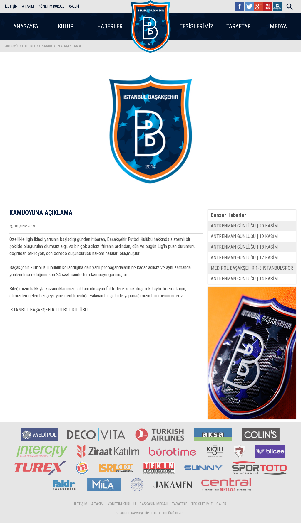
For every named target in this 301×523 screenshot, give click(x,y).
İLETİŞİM (11, 6)
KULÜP (65, 26)
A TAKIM (28, 6)
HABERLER (110, 26)
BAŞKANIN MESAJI (154, 504)
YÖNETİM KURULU (51, 6)
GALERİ (74, 6)
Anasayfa (12, 46)
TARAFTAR (238, 26)
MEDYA (278, 26)
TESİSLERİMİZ (196, 26)
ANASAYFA (25, 26)
